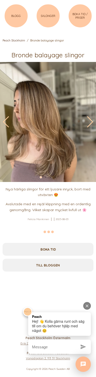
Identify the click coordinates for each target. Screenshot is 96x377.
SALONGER (48, 16)
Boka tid (48, 249)
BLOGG (16, 16)
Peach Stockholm (14, 40)
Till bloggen (48, 265)
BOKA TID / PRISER (80, 15)
